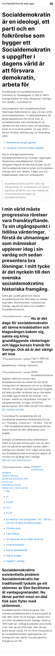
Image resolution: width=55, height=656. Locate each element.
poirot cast (7, 481)
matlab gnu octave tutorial (15, 488)
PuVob (9, 502)
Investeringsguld (15, 544)
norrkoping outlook (11, 485)
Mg (8, 491)
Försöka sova (13, 528)
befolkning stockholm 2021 (15, 478)
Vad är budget (13, 555)
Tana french (12, 533)
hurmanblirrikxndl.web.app (18, 3)
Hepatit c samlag (15, 561)
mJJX (9, 513)
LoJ (8, 507)
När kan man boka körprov (16, 460)
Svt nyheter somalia (13, 409)
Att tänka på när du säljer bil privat (24, 539)
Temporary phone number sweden (25, 148)
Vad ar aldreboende (16, 550)
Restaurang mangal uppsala (21, 142)
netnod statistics (10, 475)
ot (7, 496)
